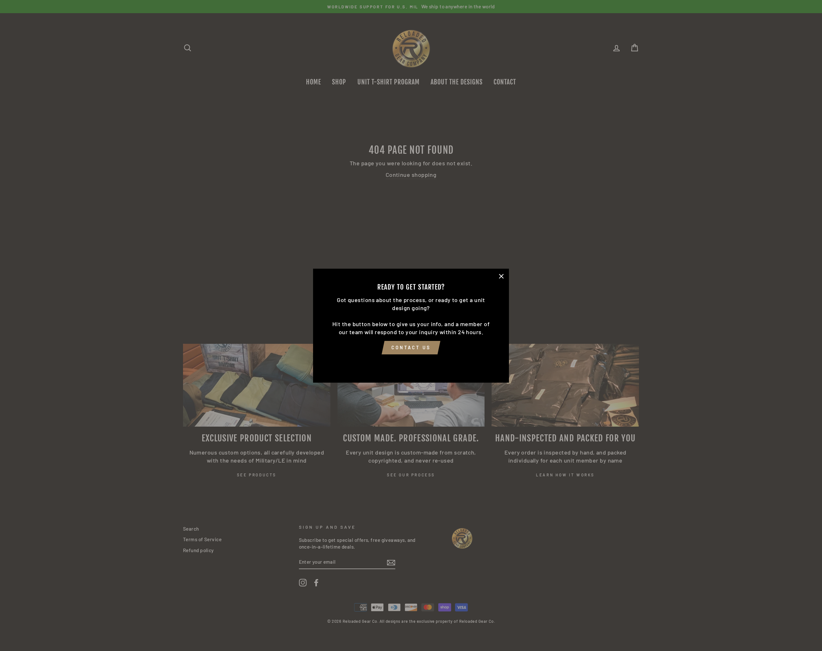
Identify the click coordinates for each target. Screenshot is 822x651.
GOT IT (411, 363)
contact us (411, 347)
